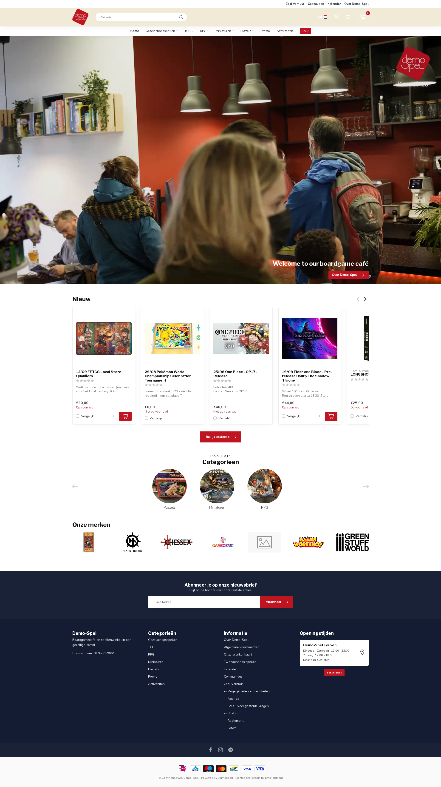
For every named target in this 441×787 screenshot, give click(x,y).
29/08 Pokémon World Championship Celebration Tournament (168, 376)
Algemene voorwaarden (241, 647)
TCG (187, 31)
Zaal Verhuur (295, 4)
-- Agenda (231, 698)
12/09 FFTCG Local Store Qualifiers (98, 374)
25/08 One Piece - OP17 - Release (235, 374)
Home (134, 31)
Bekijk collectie (217, 437)
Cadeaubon (316, 4)
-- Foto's (230, 728)
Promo (265, 31)
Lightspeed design (247, 778)
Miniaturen (223, 31)
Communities (233, 676)
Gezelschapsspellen (160, 31)
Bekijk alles (334, 672)
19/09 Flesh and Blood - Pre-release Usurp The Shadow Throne (307, 376)
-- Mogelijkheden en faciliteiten (247, 691)
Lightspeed (225, 778)
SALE (305, 31)
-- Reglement (233, 721)
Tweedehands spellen (240, 662)
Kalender (334, 4)
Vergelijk (87, 416)
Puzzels (245, 31)
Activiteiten (285, 31)
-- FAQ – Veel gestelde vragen (246, 706)
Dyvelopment (274, 778)
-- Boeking (231, 713)
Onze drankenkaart (238, 654)
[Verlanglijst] (348, 17)
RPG (203, 31)
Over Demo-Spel (356, 4)
